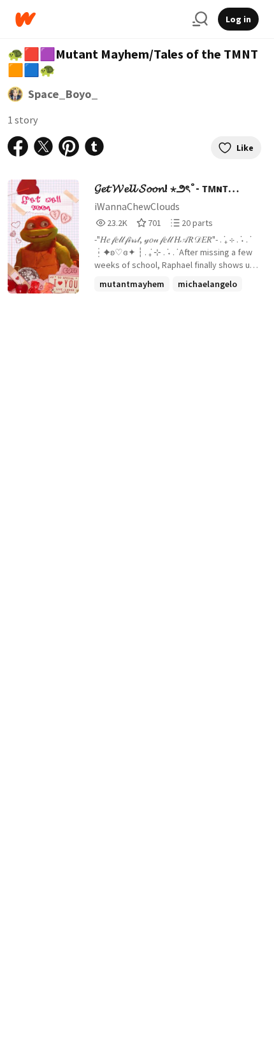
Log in (238, 19)
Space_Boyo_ (63, 94)
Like (245, 147)
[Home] (98, 19)
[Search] (200, 19)
